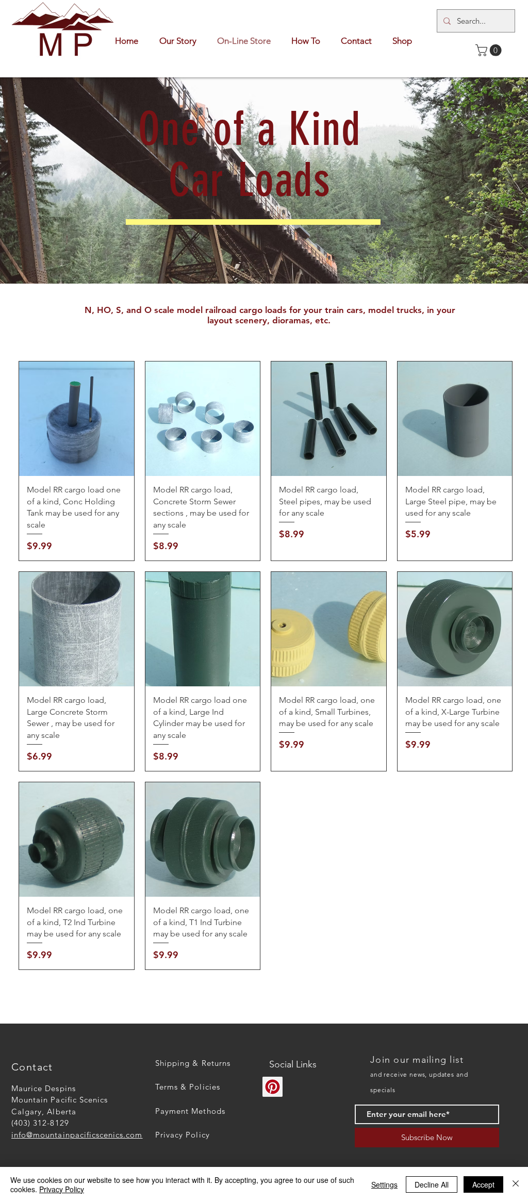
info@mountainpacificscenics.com (77, 1135)
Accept (483, 1184)
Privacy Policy (61, 1189)
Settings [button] (384, 1184)
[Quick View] (76, 418)
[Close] (515, 1184)
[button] (489, 50)
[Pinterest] (272, 1087)
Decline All (432, 1184)
